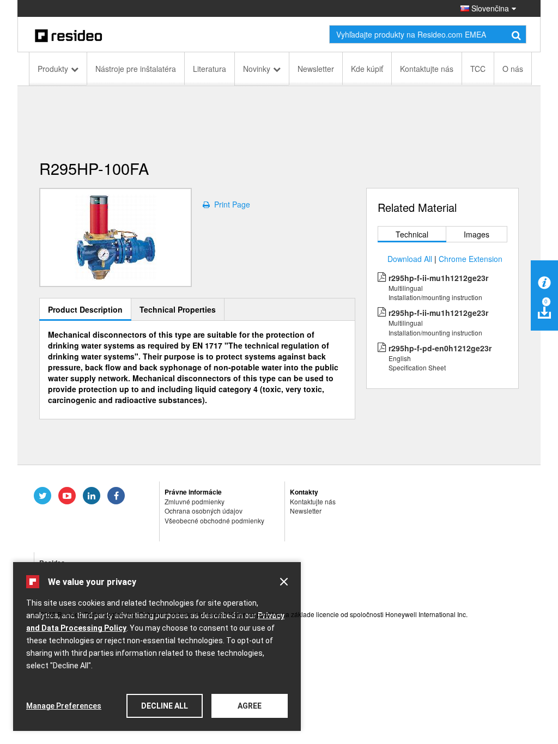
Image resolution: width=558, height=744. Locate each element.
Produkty (53, 68)
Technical (412, 234)
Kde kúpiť (367, 68)
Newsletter (316, 68)
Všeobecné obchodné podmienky (214, 520)
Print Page (230, 204)
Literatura (209, 68)
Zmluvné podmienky (195, 501)
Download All (409, 258)
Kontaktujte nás (426, 68)
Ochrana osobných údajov (203, 510)
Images (476, 234)
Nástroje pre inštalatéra (135, 68)
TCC (478, 68)
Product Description (85, 309)
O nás (512, 68)
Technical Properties (178, 309)
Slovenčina (489, 8)
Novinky (256, 68)
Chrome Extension (470, 258)
